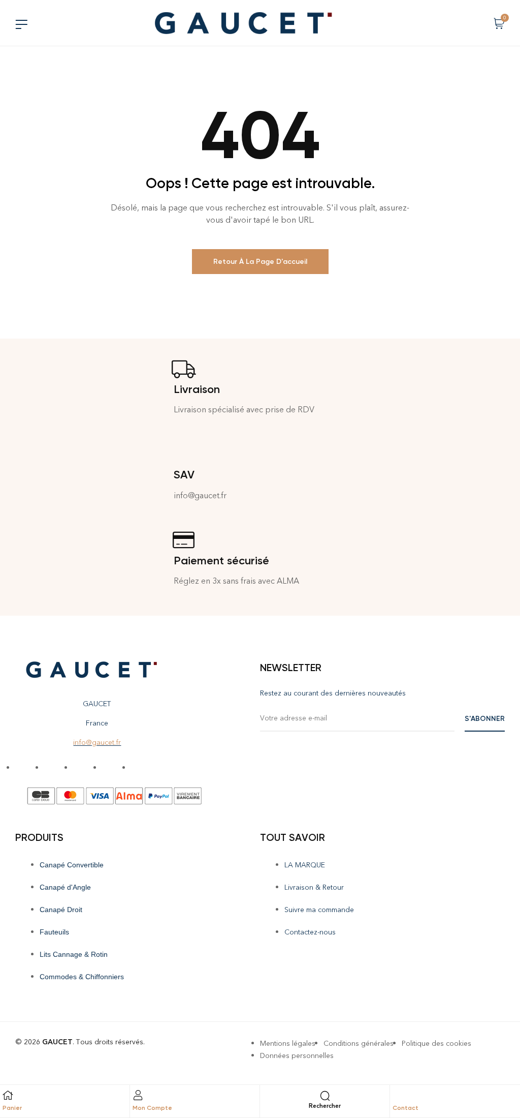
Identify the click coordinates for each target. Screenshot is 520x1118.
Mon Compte (152, 1107)
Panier (12, 1107)
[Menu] (21, 24)
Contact (405, 1107)
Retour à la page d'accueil (260, 261)
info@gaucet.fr (97, 742)
